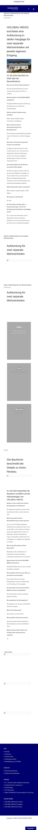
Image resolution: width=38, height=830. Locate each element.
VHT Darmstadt (9, 790)
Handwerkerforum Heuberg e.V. (14, 785)
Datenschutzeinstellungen (12, 773)
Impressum (8, 754)
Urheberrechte (9, 756)
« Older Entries (8, 652)
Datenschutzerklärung (11, 770)
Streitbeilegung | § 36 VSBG (13, 761)
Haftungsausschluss (10, 759)
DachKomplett (9, 787)
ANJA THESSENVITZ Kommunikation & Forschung (19, 792)
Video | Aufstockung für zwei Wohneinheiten (17, 285)
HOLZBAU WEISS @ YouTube (13, 806)
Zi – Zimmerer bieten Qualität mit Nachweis (17, 782)
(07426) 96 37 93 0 (19, 1)
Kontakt (7, 751)
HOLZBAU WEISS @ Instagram (14, 804)
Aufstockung (7, 17)
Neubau (6, 450)
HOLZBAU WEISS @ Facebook (14, 801)
